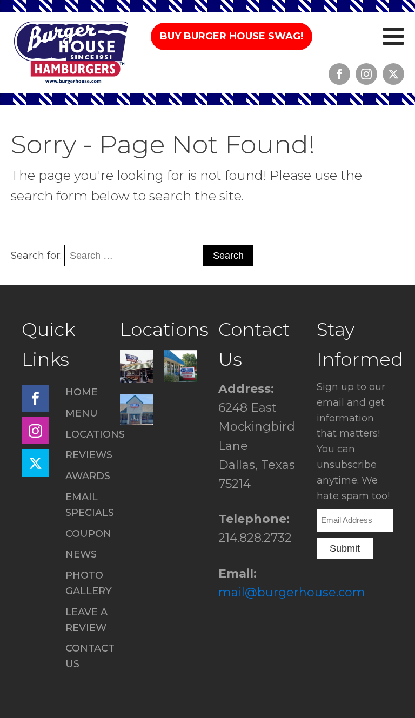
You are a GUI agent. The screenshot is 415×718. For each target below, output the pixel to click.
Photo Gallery (88, 583)
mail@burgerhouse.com (291, 592)
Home (81, 392)
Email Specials (89, 505)
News (81, 554)
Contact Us (90, 656)
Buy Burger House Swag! (231, 36)
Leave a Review (86, 620)
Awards (87, 476)
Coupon (88, 534)
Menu (81, 413)
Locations (95, 434)
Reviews (88, 455)
